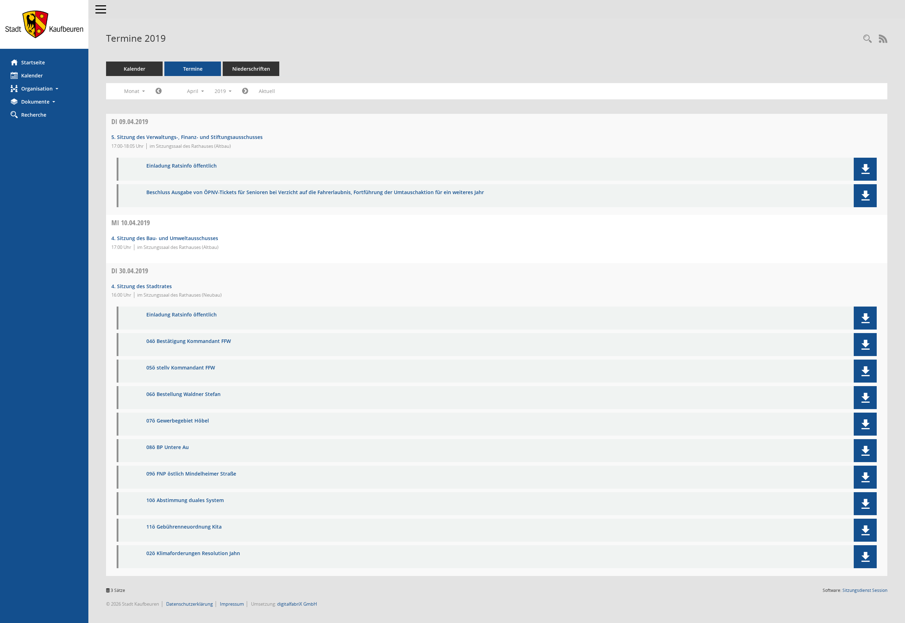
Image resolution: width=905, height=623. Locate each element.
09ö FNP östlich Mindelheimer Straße (191, 474)
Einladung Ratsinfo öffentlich (181, 166)
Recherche (33, 114)
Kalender (32, 75)
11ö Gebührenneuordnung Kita (184, 527)
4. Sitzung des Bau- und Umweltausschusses (164, 238)
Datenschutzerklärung (189, 604)
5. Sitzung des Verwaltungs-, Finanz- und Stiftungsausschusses (187, 137)
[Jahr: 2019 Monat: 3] (158, 91)
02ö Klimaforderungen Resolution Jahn (193, 554)
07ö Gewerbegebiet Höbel (177, 421)
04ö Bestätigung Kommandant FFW (188, 341)
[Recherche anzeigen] (867, 39)
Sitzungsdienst (864, 590)
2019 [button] (221, 91)
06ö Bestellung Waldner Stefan (183, 394)
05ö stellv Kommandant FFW (180, 368)
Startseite (33, 62)
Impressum (231, 604)
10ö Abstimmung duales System (185, 500)
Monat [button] (132, 91)
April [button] (193, 91)
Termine (193, 68)
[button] (44, 88)
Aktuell (267, 91)
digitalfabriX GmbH (297, 604)
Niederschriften (251, 68)
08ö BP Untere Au (167, 447)
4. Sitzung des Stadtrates (141, 286)
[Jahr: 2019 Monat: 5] (245, 91)
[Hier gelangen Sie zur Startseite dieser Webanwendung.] (44, 24)
